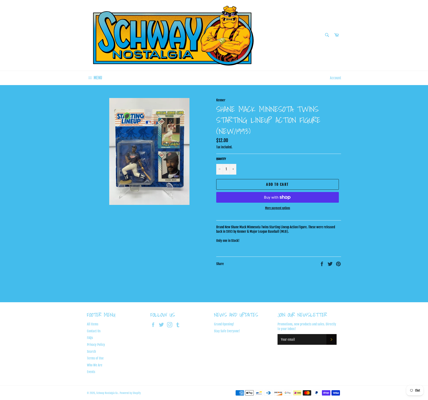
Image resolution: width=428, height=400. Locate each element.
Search (91, 351)
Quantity (221, 159)
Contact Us (94, 331)
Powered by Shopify (130, 393)
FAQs (90, 338)
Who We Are (94, 365)
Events (91, 372)
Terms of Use (95, 358)
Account (335, 78)
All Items (92, 324)
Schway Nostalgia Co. (107, 393)
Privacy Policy (96, 345)
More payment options (277, 208)
